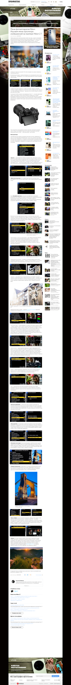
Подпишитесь (43, 1)
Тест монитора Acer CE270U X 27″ (56, 132)
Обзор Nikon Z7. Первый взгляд (16, 600)
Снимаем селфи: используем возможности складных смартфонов (55, 274)
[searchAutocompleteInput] (35, 1)
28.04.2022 (52, 215)
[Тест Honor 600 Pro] (48, 156)
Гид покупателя (22, 4)
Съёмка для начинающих (55, 271)
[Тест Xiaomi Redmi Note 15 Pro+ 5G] (48, 68)
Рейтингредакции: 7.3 (49, 128)
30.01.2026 (52, 181)
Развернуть (26, 585)
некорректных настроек (31, 309)
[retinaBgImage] (47, 168)
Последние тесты (48, 53)
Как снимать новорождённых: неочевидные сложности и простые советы (55, 290)
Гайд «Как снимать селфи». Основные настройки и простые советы (55, 279)
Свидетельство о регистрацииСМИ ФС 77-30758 (32, 680)
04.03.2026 (52, 185)
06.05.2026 (52, 204)
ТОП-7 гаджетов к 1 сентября (54, 189)
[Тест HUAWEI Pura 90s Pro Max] (48, 90)
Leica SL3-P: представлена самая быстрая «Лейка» (54, 230)
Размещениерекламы (13, 680)
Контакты (20, 680)
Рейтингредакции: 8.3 (49, 84)
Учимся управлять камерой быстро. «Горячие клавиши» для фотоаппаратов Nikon (25, 608)
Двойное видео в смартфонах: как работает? (55, 284)
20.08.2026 (52, 190)
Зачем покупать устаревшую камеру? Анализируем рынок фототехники (54, 168)
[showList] (17, 613)
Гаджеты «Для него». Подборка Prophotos (54, 193)
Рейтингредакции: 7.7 (49, 73)
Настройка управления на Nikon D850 (17, 605)
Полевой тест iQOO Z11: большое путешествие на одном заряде (56, 78)
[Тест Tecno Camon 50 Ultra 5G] (48, 123)
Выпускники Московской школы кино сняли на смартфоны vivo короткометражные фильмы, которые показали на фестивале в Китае (54, 235)
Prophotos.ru (58, 683)
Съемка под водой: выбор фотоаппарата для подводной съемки (22, 623)
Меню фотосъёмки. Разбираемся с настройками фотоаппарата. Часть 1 (23, 610)
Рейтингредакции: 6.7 (49, 150)
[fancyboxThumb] (15, 83)
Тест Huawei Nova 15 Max (56, 143)
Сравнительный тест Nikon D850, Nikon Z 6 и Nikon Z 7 (20, 597)
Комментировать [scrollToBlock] (39, 574)
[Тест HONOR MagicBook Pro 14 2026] (48, 113)
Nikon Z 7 (16, 591)
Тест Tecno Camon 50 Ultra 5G (56, 121)
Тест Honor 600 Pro (56, 153)
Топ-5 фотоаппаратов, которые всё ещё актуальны (55, 179)
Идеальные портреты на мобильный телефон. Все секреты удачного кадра (55, 308)
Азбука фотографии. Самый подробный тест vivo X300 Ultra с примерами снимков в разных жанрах (56, 100)
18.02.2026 (52, 194)
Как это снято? (53, 258)
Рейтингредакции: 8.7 (49, 139)
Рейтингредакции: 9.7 (49, 106)
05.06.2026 (52, 176)
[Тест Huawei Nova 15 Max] (48, 145)
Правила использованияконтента (45, 680)
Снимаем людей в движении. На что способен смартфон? (55, 269)
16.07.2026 (52, 210)
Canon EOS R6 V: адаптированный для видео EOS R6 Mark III (54, 221)
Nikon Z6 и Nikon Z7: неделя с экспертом (18, 599)
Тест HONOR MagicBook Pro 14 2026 (56, 111)
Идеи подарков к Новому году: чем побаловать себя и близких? (55, 198)
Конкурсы (60, 4)
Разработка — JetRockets (43, 683)
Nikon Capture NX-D (30, 544)
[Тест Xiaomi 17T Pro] (48, 57)
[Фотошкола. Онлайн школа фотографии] (20, 683)
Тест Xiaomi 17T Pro (56, 54)
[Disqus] (27, 643)
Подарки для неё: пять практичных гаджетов (55, 184)
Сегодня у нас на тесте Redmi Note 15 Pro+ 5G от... (56, 69)
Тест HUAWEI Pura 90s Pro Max (56, 88)
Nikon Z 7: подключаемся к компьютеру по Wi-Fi (19, 609)
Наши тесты (11, 4)
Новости (34, 4)
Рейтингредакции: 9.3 (49, 62)
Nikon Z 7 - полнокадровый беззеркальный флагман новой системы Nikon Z (24, 596)
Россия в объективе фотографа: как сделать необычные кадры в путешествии (55, 256)
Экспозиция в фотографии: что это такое (18, 624)
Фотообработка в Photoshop (55, 266)
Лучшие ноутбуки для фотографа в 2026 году (55, 203)
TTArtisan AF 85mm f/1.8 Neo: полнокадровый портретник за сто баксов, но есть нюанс (54, 241)
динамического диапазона (25, 310)
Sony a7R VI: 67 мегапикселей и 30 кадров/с (54, 226)
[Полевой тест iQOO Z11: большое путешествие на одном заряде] (48, 79)
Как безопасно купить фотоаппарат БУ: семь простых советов (55, 213)
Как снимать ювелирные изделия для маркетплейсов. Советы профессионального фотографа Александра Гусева (55, 297)
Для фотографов (57, 680)
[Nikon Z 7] (12, 591)
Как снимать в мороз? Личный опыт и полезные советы (55, 303)
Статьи (42, 4)
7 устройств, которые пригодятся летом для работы (55, 208)
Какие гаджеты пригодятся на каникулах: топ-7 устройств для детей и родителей (55, 174)
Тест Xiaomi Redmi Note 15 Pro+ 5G (56, 66)
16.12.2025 (52, 200)
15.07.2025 (52, 170)
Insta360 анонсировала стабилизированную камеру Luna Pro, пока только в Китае (54, 246)
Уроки (51, 4)
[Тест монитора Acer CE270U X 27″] (48, 134)
